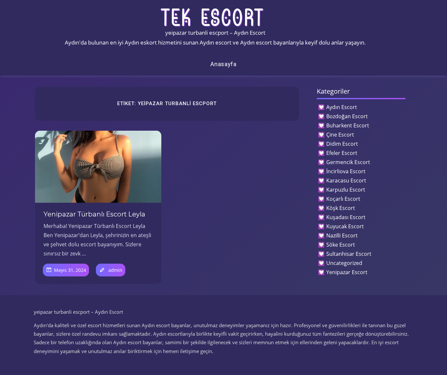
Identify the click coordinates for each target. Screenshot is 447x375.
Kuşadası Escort (346, 217)
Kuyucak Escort (345, 226)
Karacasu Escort (346, 180)
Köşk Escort (340, 208)
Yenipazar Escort (346, 272)
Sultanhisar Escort (348, 253)
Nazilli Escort (342, 235)
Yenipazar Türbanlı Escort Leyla (94, 214)
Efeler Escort (341, 153)
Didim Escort (342, 143)
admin (115, 270)
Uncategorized (344, 263)
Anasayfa (223, 64)
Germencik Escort (348, 162)
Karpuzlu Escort (345, 189)
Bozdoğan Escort (347, 116)
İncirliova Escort (346, 171)
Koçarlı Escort (343, 198)
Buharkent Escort (347, 125)
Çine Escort (340, 134)
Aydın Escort (341, 107)
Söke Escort (340, 244)
